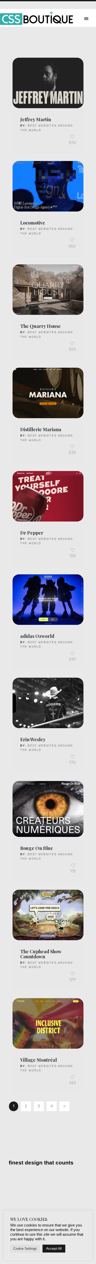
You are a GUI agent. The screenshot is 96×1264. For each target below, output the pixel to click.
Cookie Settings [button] (25, 1248)
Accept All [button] (54, 1248)
